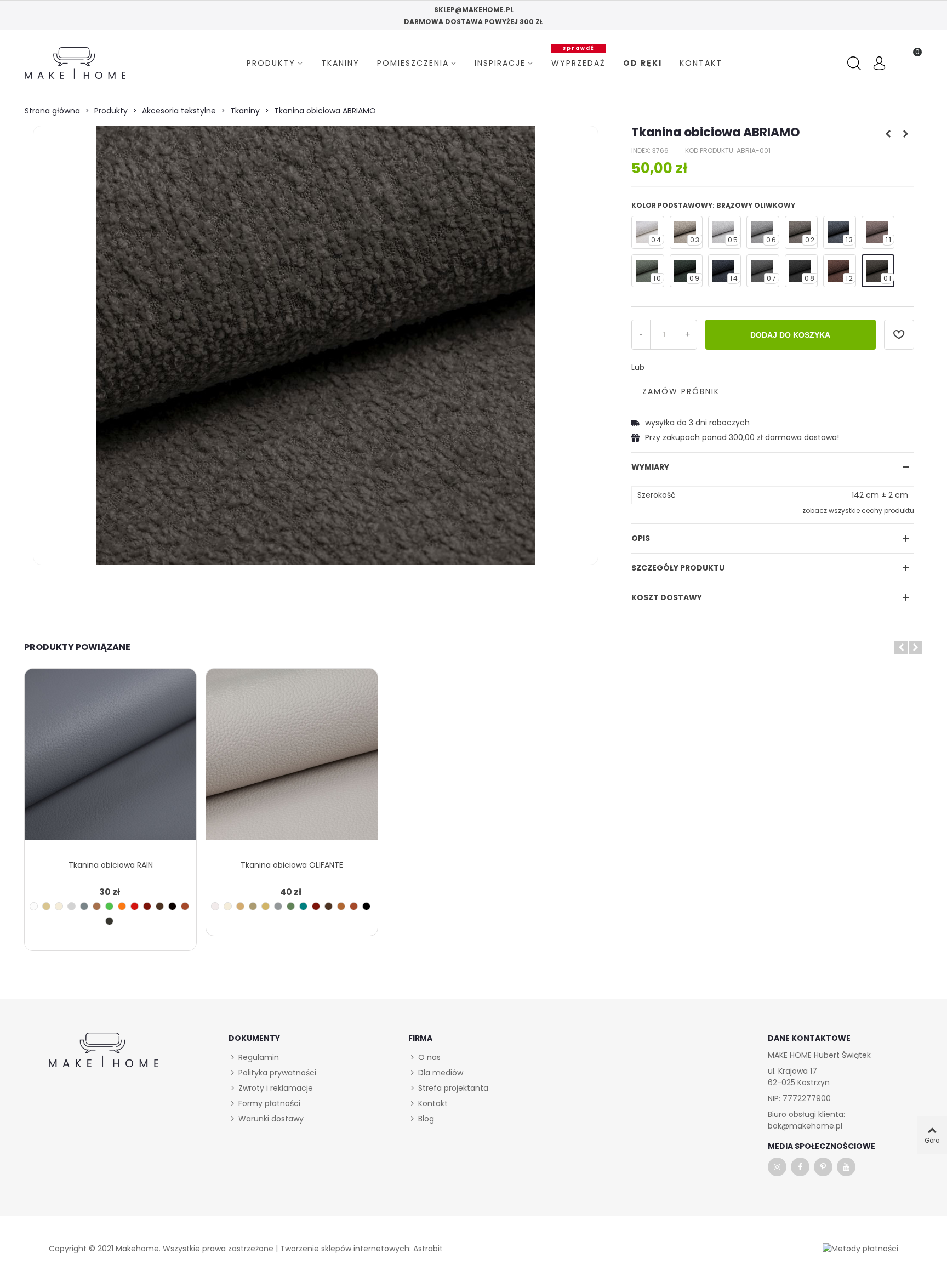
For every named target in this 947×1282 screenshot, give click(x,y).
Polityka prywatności (277, 1072)
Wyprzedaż (578, 62)
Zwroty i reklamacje (275, 1087)
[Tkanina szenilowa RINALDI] (906, 134)
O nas (429, 1057)
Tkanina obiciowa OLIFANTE (292, 864)
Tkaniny (340, 63)
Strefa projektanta (453, 1087)
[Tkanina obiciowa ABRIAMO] (315, 345)
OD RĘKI (642, 63)
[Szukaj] (855, 63)
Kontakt (701, 63)
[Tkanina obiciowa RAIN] (110, 761)
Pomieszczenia (413, 63)
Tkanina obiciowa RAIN (111, 864)
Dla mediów (440, 1072)
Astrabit (428, 1248)
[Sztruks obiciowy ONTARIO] (888, 134)
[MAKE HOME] (75, 63)
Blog (426, 1118)
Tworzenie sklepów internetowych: (345, 1248)
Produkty (271, 63)
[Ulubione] (899, 335)
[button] (901, 647)
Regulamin (258, 1057)
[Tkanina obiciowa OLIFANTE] (292, 761)
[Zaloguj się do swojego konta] (879, 64)
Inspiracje (500, 63)
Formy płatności (269, 1103)
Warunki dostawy (271, 1118)
